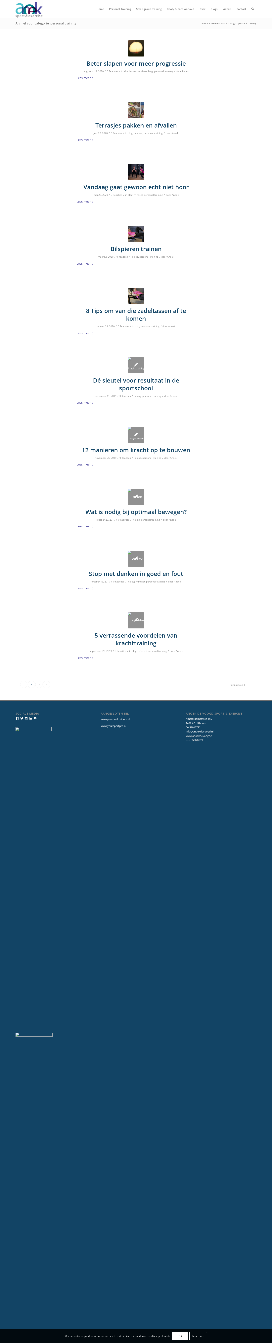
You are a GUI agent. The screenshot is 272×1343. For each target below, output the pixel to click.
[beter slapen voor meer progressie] (136, 48)
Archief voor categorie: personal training (46, 23)
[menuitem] (100, 9)
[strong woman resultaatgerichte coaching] (136, 172)
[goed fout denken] (136, 559)
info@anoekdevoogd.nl (199, 731)
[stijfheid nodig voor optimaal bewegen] (136, 497)
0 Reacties (112, 71)
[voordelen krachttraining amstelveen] (136, 620)
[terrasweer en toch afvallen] (136, 110)
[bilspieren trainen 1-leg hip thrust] (136, 234)
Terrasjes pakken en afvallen (136, 125)
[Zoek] (252, 9)
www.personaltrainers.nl (115, 719)
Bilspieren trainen (136, 249)
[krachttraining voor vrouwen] (136, 365)
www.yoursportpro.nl (113, 726)
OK (180, 1336)
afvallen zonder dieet (135, 71)
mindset (138, 133)
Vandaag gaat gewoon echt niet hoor (136, 187)
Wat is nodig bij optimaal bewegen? (136, 512)
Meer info (198, 1336)
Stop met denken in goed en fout (136, 574)
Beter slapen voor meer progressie (136, 63)
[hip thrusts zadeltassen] (136, 296)
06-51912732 (193, 727)
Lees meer (83, 78)
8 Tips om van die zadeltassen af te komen (136, 314)
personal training (163, 71)
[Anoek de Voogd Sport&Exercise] (29, 9)
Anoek (185, 71)
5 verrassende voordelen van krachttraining (136, 639)
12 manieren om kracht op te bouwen (136, 450)
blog (150, 71)
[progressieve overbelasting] (136, 435)
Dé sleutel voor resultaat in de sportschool (136, 384)
